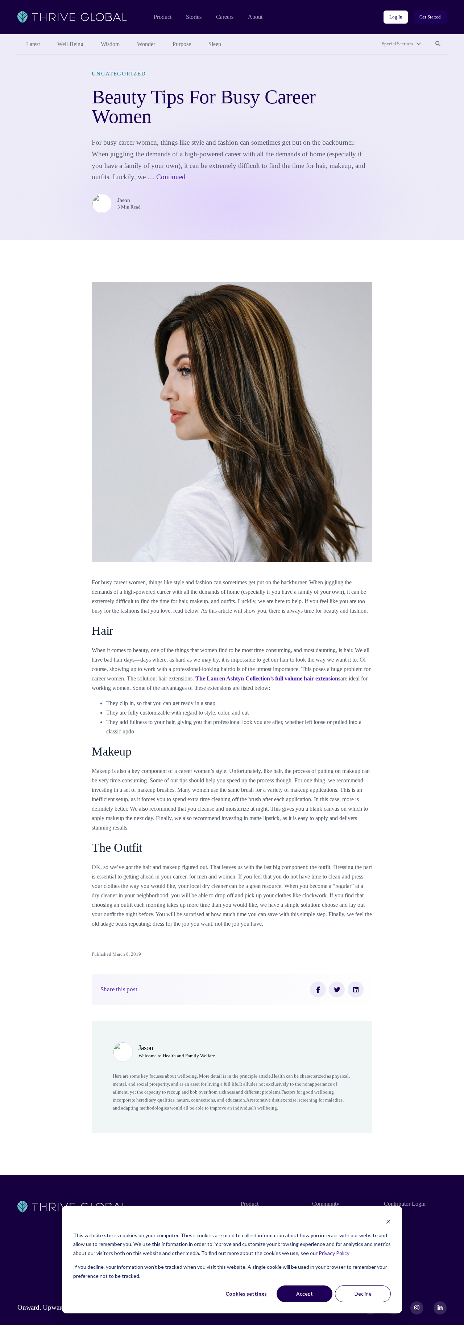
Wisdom (110, 44)
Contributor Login (405, 1204)
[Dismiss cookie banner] (388, 1221)
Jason (123, 200)
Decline (363, 1294)
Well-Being (70, 44)
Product (162, 17)
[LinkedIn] (356, 989)
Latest (33, 44)
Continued (171, 177)
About (255, 17)
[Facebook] (318, 989)
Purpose (182, 44)
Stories (194, 17)
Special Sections (397, 43)
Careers (224, 17)
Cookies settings (246, 1294)
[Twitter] (337, 989)
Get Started (430, 17)
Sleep (214, 44)
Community (325, 1204)
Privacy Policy (334, 1253)
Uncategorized (119, 73)
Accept (304, 1294)
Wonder (146, 44)
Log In (395, 17)
